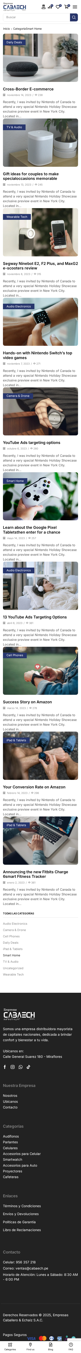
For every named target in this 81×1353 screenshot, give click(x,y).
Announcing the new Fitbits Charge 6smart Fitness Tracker (35, 874)
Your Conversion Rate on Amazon (34, 787)
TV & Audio (14, 127)
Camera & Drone (17, 396)
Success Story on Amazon (27, 702)
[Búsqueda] (74, 17)
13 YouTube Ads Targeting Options (35, 617)
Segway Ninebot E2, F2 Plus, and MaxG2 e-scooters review (40, 265)
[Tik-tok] (28, 1067)
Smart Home (15, 481)
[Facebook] (5, 1067)
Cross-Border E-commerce (28, 89)
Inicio (6, 28)
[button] (44, 7)
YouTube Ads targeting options (31, 442)
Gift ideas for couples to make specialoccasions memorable (31, 176)
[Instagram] (13, 1067)
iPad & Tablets (16, 740)
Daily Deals (14, 42)
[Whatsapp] (20, 1067)
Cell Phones (14, 655)
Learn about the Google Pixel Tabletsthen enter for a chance (31, 529)
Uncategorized (13, 968)
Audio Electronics (18, 306)
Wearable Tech (16, 217)
